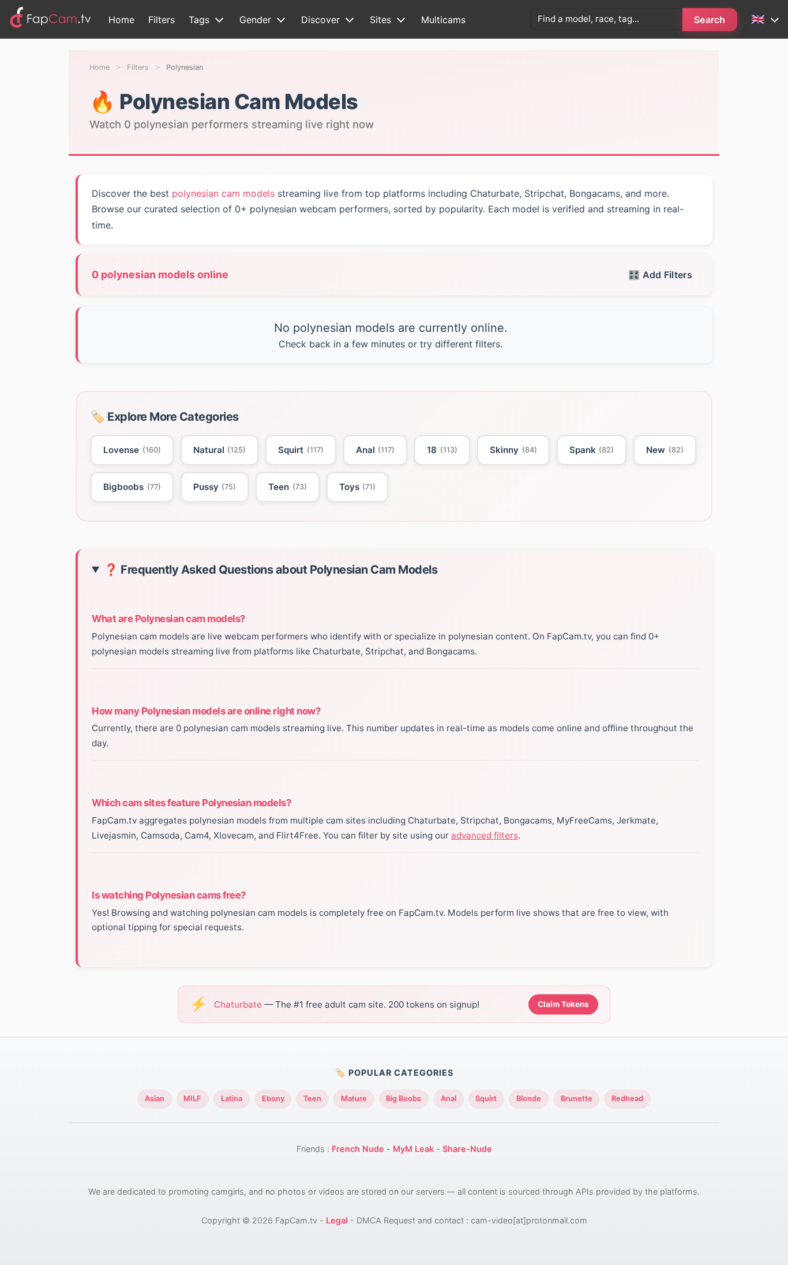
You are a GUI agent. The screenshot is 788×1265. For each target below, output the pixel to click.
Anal (375, 449)
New (665, 449)
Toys (357, 486)
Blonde (528, 1098)
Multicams (443, 19)
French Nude (358, 1149)
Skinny (513, 449)
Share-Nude (467, 1149)
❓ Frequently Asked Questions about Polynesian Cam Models (270, 570)
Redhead (627, 1098)
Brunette (576, 1098)
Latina (231, 1098)
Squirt (301, 449)
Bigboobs (132, 486)
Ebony (273, 1098)
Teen (287, 486)
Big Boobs (403, 1098)
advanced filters (484, 835)
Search (710, 19)
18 (442, 449)
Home (121, 19)
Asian (154, 1098)
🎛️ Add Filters (660, 274)
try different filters (460, 344)
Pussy (215, 486)
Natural (219, 449)
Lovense (132, 449)
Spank (591, 449)
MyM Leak (413, 1149)
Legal (337, 1220)
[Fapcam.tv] (51, 19)
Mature (354, 1098)
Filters (161, 19)
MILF (192, 1098)
